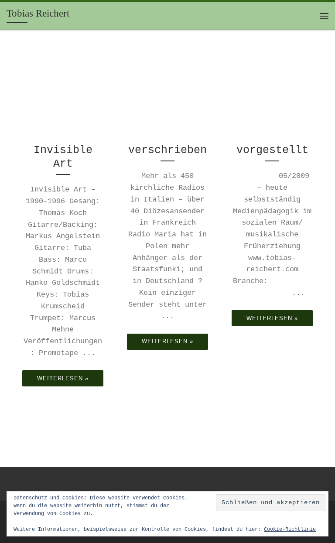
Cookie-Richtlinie (290, 529)
